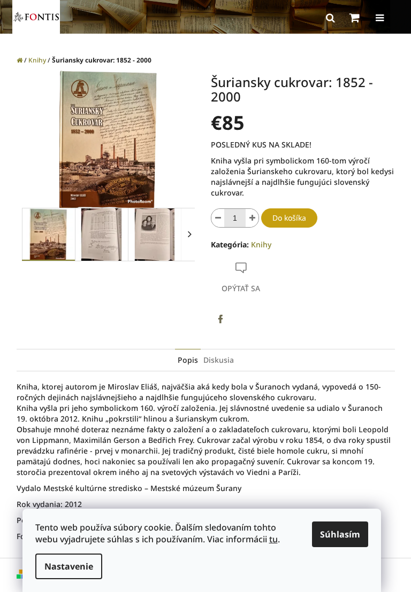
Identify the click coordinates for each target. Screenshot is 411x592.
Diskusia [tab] (218, 360)
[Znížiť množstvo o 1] (217, 218)
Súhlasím (340, 534)
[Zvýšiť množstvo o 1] (252, 218)
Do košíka (289, 218)
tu (273, 539)
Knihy (261, 244)
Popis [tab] (188, 360)
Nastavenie (68, 566)
